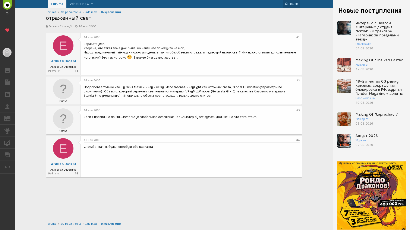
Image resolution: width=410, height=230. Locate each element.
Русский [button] (10, 167)
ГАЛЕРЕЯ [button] (7, 70)
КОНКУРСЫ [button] (7, 131)
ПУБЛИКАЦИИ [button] (7, 82)
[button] (92, 4)
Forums (57, 4)
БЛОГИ (7, 94)
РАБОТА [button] (7, 106)
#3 (298, 110)
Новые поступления (370, 10)
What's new (79, 4)
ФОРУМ (7, 155)
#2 (298, 80)
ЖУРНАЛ (10, 118)
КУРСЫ (7, 143)
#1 (298, 37)
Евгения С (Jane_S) (61, 26)
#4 (298, 140)
